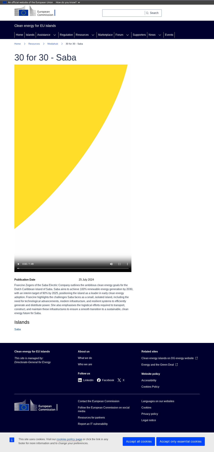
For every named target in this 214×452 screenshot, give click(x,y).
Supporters (139, 34)
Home (19, 34)
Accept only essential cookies (180, 441)
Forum (119, 34)
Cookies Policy (150, 386)
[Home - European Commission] (37, 11)
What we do (85, 358)
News (152, 34)
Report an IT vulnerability (93, 423)
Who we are (85, 364)
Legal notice (148, 420)
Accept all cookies (139, 441)
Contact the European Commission (98, 401)
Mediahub (52, 43)
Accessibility (148, 380)
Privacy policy (149, 413)
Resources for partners (91, 417)
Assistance (43, 34)
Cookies (146, 407)
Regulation (66, 34)
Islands (30, 34)
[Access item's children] (54, 35)
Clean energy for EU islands (32, 351)
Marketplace (105, 34)
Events (169, 34)
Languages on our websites (157, 401)
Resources (82, 34)
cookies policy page (69, 439)
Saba (17, 329)
